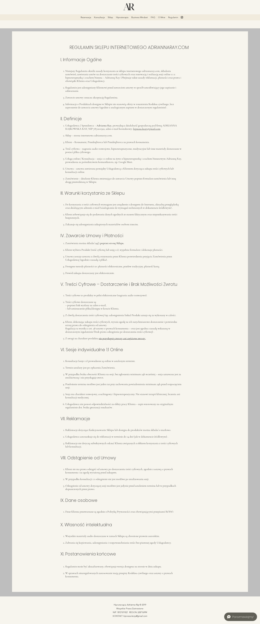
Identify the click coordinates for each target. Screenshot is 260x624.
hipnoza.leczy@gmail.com (146, 128)
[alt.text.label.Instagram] (181, 17)
